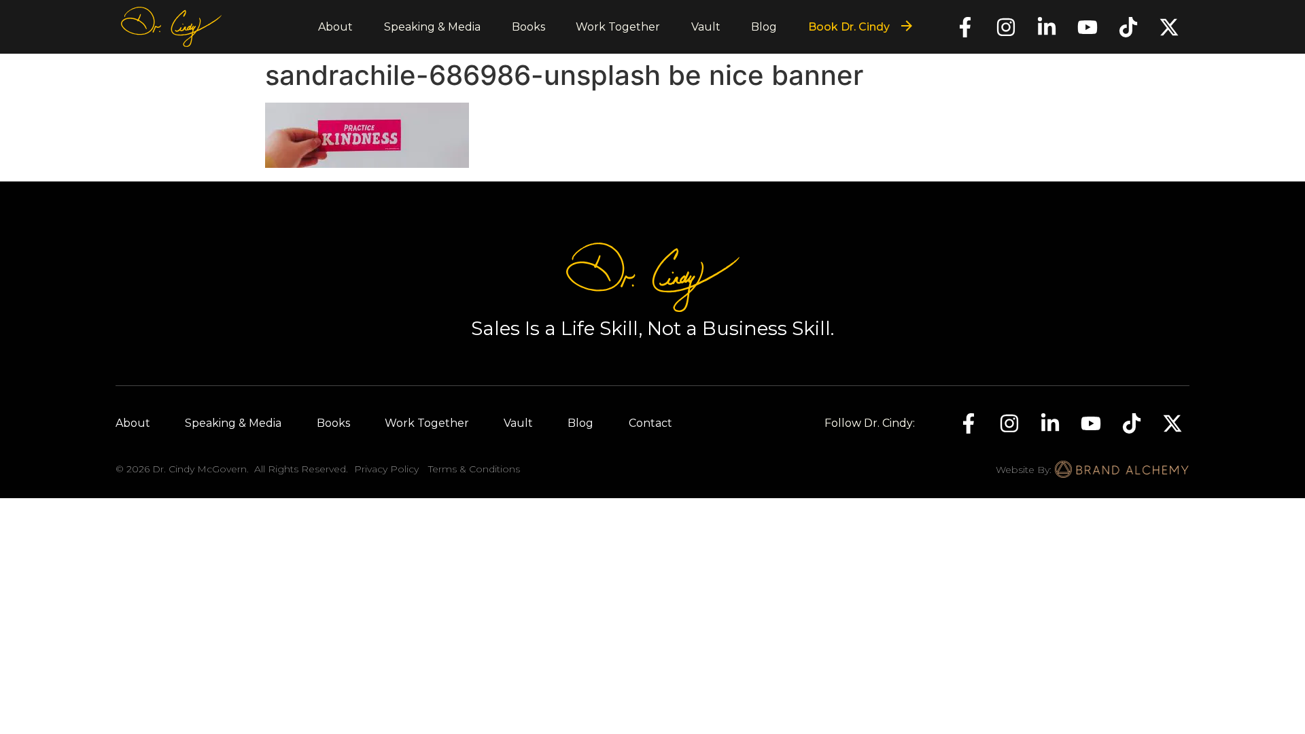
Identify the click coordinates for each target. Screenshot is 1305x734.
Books (528, 26)
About (335, 26)
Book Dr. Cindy (849, 26)
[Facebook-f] (965, 27)
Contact (650, 423)
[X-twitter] (1169, 27)
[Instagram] (1006, 27)
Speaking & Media (432, 26)
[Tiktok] (1128, 27)
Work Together (618, 26)
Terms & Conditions (474, 469)
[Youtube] (1087, 27)
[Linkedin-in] (1047, 27)
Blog (764, 26)
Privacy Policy (386, 469)
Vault (705, 26)
